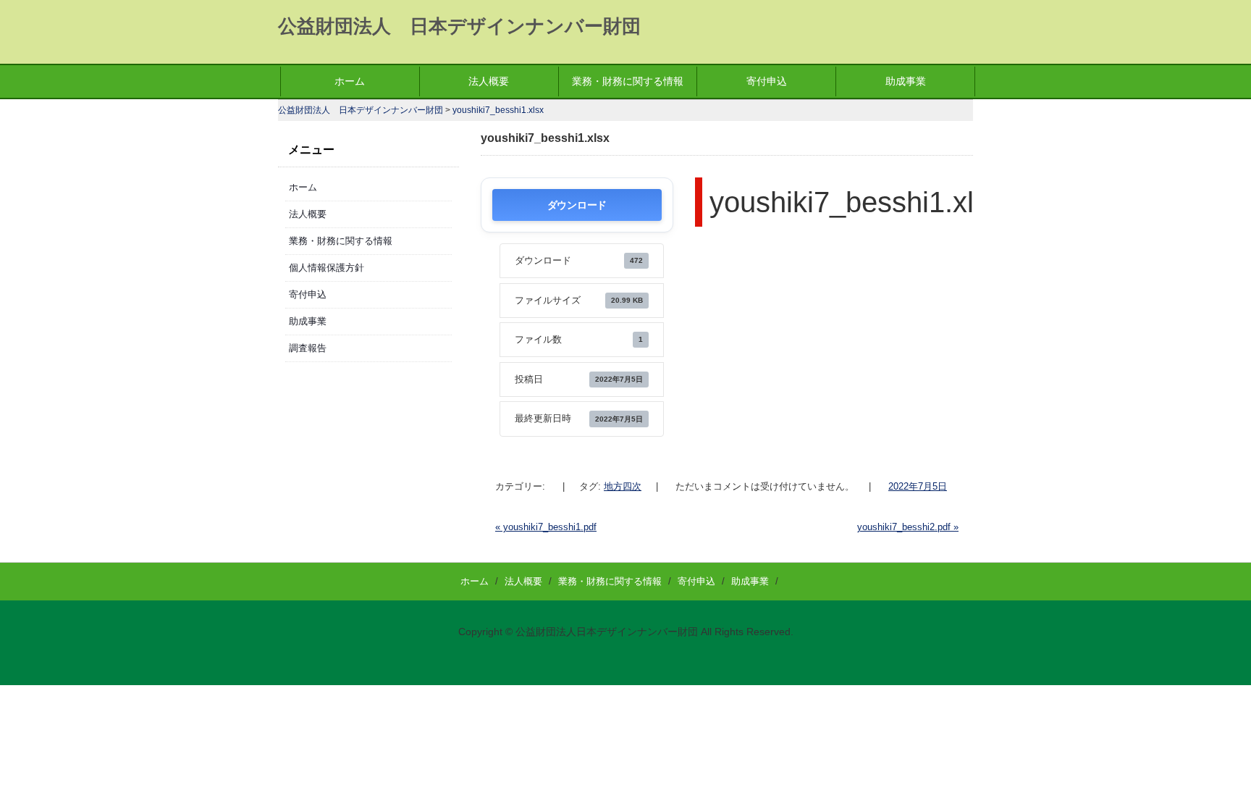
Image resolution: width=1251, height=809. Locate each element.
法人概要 (488, 81)
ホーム (349, 81)
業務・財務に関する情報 (627, 81)
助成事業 (905, 81)
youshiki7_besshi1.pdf (546, 526)
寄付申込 (766, 81)
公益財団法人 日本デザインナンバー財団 (459, 26)
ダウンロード (577, 204)
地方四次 (622, 486)
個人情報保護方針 (326, 267)
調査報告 (308, 348)
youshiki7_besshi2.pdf (908, 526)
